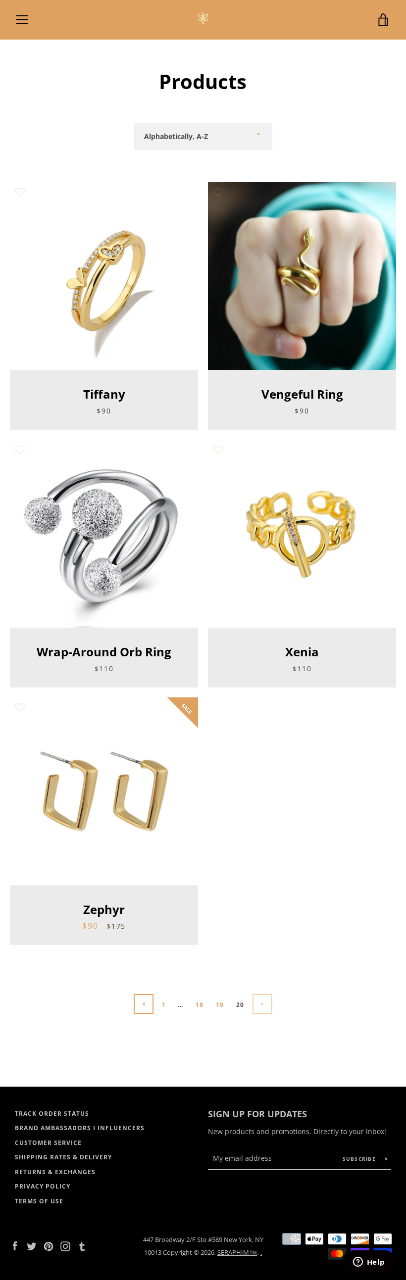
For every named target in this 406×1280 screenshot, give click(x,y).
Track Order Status (52, 1113)
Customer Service (48, 1143)
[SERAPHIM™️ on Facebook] (15, 1245)
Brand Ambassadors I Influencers (80, 1128)
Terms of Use (39, 1201)
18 (200, 1005)
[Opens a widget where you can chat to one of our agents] (369, 1262)
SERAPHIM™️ (237, 1252)
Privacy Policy (42, 1186)
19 (220, 1005)
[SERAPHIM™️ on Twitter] (32, 1245)
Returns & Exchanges (55, 1172)
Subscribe (360, 1158)
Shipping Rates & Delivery (63, 1157)
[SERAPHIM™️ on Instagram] (65, 1245)
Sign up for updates (257, 1114)
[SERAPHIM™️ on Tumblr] (82, 1245)
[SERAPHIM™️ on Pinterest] (48, 1245)
